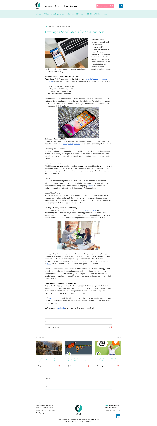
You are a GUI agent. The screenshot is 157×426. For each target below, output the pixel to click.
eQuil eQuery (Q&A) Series (75, 14)
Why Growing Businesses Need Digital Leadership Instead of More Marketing (48, 360)
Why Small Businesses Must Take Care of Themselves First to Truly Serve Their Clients (107, 360)
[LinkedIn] (121, 6)
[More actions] (111, 26)
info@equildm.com (114, 405)
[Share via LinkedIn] (46, 321)
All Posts (38, 14)
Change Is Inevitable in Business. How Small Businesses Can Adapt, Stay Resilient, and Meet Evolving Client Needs (78, 360)
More (105, 14)
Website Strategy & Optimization (54, 14)
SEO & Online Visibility (93, 14)
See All (119, 337)
